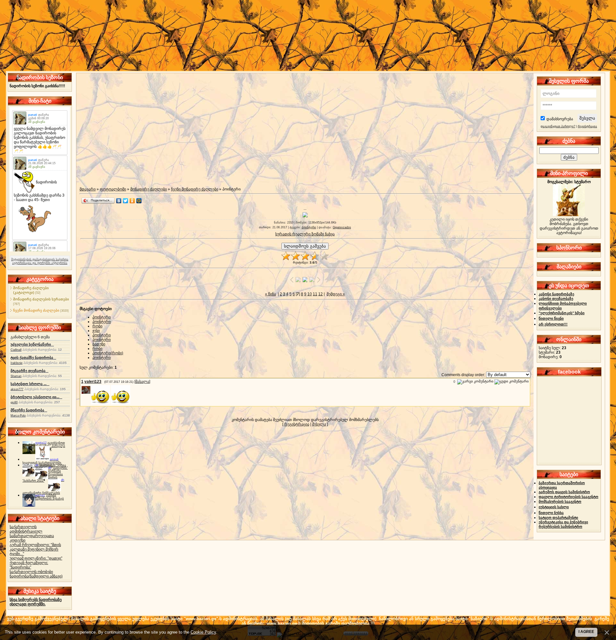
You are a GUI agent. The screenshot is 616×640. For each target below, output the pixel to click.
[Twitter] (125, 201)
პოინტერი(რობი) (107, 353)
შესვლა (319, 424)
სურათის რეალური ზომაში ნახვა (305, 234)
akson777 (17, 389)
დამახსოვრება (559, 119)
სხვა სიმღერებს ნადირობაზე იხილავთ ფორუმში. (36, 601)
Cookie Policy (203, 632)
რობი (97, 326)
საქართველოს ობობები (31, 571)
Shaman (16, 376)
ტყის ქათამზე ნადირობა (33, 357)
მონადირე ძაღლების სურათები (41, 299)
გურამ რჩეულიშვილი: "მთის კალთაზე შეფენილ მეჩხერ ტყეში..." (35, 549)
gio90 (14, 402)
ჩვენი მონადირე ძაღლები (36, 310)
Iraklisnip (16, 363)
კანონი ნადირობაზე (556, 294)
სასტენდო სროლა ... (30, 384)
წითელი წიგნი (551, 318)
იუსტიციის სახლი (554, 507)
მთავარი (88, 189)
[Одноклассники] (132, 201)
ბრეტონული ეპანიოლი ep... (36, 397)
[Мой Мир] (139, 201)
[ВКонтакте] (119, 201)
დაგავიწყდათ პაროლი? (558, 126)
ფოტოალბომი (113, 189)
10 (309, 294)
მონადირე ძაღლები (148, 189)
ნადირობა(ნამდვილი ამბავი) (36, 576)
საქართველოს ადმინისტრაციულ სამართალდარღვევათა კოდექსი (32, 534)
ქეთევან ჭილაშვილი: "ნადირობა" (29, 564)
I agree (586, 631)
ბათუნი (98, 344)
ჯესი (96, 330)
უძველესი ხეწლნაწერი (32, 344)
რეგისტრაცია (296, 424)
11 (315, 294)
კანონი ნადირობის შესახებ (49, 497)
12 (320, 294)
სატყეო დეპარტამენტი (558, 517)
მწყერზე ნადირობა (29, 410)
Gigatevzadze (342, 227)
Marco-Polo (18, 415)
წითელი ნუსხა (551, 513)
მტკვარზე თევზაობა (29, 371)
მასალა (142, 381)
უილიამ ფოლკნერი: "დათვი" (36, 558)
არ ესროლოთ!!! (553, 324)
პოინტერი (309, 227)
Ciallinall (16, 349)
